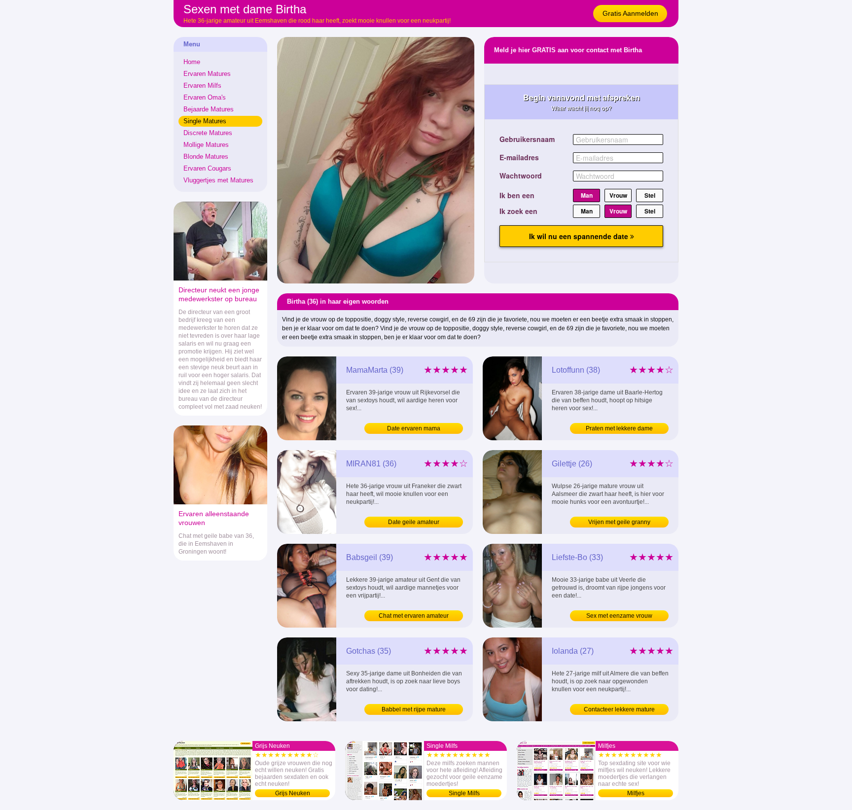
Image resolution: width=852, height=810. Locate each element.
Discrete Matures (207, 133)
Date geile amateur (413, 522)
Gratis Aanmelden (630, 13)
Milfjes (635, 793)
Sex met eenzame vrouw (619, 615)
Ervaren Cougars (207, 168)
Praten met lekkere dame (619, 428)
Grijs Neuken (292, 793)
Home (191, 62)
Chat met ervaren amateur (414, 615)
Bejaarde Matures (208, 109)
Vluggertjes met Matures (218, 180)
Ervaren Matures (207, 73)
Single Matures (204, 121)
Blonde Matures (205, 156)
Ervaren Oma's (204, 97)
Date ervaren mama (413, 428)
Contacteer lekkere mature (619, 709)
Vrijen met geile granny (619, 522)
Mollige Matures (206, 144)
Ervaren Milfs (202, 85)
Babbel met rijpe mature (414, 709)
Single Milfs (464, 793)
